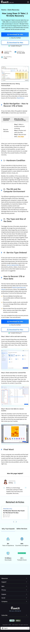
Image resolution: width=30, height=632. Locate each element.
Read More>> (20, 98)
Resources (5, 578)
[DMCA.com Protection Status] (18, 620)
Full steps (21, 136)
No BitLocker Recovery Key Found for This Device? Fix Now (13, 511)
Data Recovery (13, 10)
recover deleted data (13, 265)
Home (3, 10)
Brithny (6, 53)
